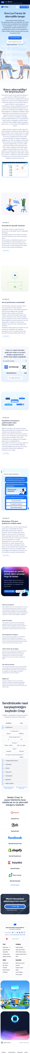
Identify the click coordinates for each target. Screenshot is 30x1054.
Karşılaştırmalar (6, 949)
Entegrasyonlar (6, 954)
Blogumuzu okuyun (20, 963)
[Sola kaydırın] (24, 361)
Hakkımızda (5, 963)
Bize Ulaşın (5, 965)
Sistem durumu (7, 1042)
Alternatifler (5, 951)
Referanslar (6, 947)
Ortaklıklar (5, 972)
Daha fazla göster (15, 885)
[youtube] (17, 932)
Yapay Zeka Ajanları (20, 949)
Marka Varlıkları (6, 969)
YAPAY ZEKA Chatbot (21, 951)
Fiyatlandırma (20, 1052)
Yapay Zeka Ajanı (11, 1052)
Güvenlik (18, 965)
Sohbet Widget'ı (19, 947)
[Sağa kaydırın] (26, 361)
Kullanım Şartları (19, 967)
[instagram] (20, 932)
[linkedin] (22, 932)
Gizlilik (17, 969)
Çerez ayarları (19, 974)
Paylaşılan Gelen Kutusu (21, 954)
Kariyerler (5, 967)
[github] (24, 932)
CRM (17, 956)
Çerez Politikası (19, 972)
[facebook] (13, 932)
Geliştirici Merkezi (7, 956)
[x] (15, 932)
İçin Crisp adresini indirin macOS (18, 934)
